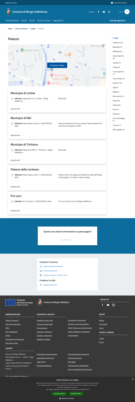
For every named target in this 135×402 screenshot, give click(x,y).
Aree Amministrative (12, 324)
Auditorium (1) (118, 42)
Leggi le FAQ (41, 362)
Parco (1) (116, 109)
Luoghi (33, 28)
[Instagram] (108, 11)
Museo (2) (116, 100)
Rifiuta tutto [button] (76, 394)
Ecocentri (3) (117, 83)
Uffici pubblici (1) (119, 129)
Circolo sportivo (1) (118, 72)
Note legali (72, 362)
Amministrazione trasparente (78, 354)
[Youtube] (103, 11)
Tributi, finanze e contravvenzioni (80, 328)
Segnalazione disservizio (45, 358)
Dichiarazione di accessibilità (78, 365)
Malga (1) (116, 92)
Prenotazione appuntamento (47, 354)
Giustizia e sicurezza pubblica (78, 324)
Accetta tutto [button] (59, 394)
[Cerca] (127, 11)
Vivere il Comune (21, 28)
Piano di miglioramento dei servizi (80, 369)
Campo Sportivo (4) (118, 57)
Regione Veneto (11, 2)
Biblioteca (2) (117, 51)
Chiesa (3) (116, 67)
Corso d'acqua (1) (119, 78)
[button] (67, 398)
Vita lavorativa (42, 328)
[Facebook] (98, 11)
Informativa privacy (75, 358)
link (88, 389)
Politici (7, 335)
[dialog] (67, 389)
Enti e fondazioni (11, 332)
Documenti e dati (11, 343)
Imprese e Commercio (44, 332)
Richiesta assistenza (44, 365)
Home (10, 28)
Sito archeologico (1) (119, 119)
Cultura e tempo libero (45, 324)
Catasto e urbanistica (44, 335)
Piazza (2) (116, 114)
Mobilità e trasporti (43, 339)
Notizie (101, 320)
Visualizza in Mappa (57, 65)
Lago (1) (115, 87)
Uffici (7, 328)
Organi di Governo (11, 320)
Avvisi (101, 328)
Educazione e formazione (77, 320)
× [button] (132, 379)
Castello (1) (117, 62)
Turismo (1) (117, 125)
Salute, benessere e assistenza (79, 331)
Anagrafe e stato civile (45, 320)
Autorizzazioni (73, 335)
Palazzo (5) (116, 105)
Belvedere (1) (117, 47)
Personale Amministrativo (14, 339)
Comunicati (103, 324)
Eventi (101, 342)
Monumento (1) (118, 96)
